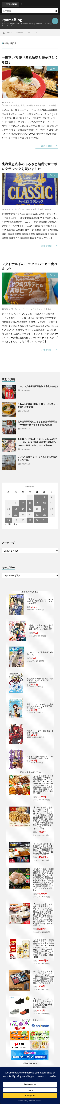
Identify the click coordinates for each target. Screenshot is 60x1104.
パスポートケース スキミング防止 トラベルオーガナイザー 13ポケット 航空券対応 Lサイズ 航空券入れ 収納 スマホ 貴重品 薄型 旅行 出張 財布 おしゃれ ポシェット (43, 977)
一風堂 (16, 105)
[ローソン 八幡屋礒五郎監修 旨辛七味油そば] (9, 392)
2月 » (14, 524)
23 (37, 514)
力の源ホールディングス (36, 105)
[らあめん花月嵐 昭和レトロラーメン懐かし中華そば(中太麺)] (9, 409)
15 (30, 508)
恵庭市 (48, 209)
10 (44, 503)
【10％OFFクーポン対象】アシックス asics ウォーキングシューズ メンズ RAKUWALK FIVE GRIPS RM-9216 (43, 1003)
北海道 (41, 209)
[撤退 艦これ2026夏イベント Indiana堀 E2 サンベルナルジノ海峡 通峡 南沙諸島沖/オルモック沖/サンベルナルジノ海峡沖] (9, 445)
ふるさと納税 (30, 209)
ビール (21, 209)
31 (44, 520)
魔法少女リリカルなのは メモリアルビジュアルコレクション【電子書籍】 (40, 680)
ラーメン (8, 105)
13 (15, 508)
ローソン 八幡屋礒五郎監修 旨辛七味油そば (38, 386)
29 (30, 520)
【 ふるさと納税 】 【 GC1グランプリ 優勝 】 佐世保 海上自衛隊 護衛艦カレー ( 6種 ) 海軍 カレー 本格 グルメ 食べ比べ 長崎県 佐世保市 (43, 849)
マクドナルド (36, 309)
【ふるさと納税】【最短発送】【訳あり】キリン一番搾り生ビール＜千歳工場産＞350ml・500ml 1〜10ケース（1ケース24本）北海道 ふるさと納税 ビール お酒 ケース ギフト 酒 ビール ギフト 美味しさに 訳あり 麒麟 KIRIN (43, 948)
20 (15, 514)
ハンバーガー (23, 309)
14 (23, 508)
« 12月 (8, 524)
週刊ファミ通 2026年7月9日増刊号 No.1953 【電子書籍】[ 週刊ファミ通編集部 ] (41, 627)
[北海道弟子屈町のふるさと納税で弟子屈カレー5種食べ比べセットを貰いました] (9, 427)
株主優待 (52, 105)
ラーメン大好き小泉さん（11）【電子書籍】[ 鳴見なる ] (40, 757)
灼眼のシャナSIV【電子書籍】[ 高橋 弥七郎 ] (40, 732)
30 (37, 520)
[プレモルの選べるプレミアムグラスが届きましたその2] (9, 462)
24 (44, 514)
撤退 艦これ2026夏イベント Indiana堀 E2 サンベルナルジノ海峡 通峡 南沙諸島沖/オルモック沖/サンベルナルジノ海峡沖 (37, 442)
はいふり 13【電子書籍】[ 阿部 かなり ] (40, 653)
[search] (56, 10)
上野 (22, 105)
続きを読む (46, 145)
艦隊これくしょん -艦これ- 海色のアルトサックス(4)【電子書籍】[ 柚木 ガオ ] (40, 706)
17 (44, 508)
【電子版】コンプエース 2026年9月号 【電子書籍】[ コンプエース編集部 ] (40, 601)
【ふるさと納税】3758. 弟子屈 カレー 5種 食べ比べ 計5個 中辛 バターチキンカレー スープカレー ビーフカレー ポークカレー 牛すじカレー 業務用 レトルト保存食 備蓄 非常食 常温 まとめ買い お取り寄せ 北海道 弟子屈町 (43, 784)
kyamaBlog (12, 20)
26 (8, 520)
